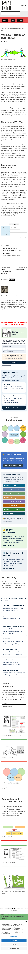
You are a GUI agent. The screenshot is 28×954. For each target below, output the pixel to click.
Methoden (11, 279)
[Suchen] (18, 12)
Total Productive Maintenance (10, 248)
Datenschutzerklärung (15, 952)
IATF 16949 (4, 41)
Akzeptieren (14, 940)
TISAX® (20, 20)
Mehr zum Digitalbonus (14, 408)
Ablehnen (14, 944)
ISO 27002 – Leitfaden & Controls (13, 510)
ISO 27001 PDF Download (10, 514)
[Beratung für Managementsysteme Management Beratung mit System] (6, 5)
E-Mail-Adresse (7, 346)
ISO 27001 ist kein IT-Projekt (11, 486)
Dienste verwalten (13, 936)
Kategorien (4, 703)
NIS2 (13, 20)
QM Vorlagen (6, 245)
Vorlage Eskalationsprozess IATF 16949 (12, 250)
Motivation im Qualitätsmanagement (11, 255)
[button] (26, 921)
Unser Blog (9, 28)
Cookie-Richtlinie (6, 952)
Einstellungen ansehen (14, 948)
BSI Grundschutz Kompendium (12, 494)
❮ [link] (20, 237)
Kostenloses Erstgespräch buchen (12, 465)
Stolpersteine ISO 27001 (10, 506)
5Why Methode (6, 253)
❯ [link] (25, 237)
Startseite (3, 28)
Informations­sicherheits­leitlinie (12, 490)
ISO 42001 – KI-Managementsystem (13, 498)
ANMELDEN (14, 362)
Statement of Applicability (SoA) (12, 502)
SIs (4, 190)
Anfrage (5, 20)
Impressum (23, 952)
